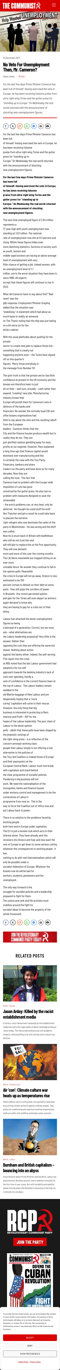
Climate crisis (14, 1084)
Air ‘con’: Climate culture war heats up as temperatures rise (26, 1092)
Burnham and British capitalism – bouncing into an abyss (28, 1167)
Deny (30, 1345)
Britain (21, 76)
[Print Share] (48, 126)
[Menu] (54, 4)
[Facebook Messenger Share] (34, 126)
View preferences (30, 1353)
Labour (12, 1159)
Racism (12, 1006)
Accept (30, 1337)
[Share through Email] (41, 126)
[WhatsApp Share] (27, 126)
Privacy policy (35, 1361)
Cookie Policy (23, 1361)
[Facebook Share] (6, 126)
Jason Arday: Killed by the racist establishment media (28, 1013)
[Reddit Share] (20, 126)
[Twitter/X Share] (13, 126)
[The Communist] (21, 7)
